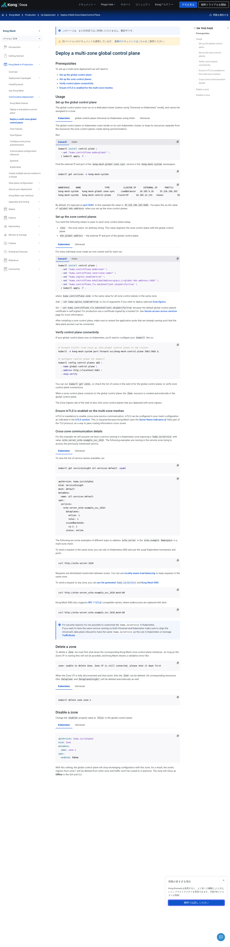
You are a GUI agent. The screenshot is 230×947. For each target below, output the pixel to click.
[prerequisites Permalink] (53, 63)
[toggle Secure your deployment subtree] (39, 189)
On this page (205, 28)
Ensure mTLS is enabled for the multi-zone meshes (86, 87)
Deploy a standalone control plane (23, 111)
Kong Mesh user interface (21, 195)
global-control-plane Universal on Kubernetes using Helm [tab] (105, 118)
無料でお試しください (196, 902)
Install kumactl (16, 84)
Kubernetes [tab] (64, 118)
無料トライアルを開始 (213, 4)
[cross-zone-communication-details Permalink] (54, 431)
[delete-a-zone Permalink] (53, 647)
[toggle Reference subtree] (39, 260)
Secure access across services (160, 311)
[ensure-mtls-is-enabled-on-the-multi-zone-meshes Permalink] (54, 411)
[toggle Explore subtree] (39, 218)
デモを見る (188, 4)
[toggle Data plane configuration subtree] (39, 183)
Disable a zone (203, 95)
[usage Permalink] (53, 97)
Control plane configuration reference (23, 153)
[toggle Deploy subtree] (39, 209)
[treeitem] (26, 121)
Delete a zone (202, 89)
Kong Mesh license (19, 103)
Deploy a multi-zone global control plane (80, 15)
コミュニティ (142, 4)
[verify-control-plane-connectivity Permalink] (54, 332)
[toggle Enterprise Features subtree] (39, 251)
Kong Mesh (14, 15)
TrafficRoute (68, 635)
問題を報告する (220, 15)
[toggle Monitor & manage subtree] (39, 235)
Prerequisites (203, 33)
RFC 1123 (93, 602)
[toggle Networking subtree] (39, 226)
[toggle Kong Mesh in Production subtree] (39, 64)
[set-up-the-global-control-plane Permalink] (54, 102)
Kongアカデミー (164, 4)
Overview (13, 72)
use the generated (116, 582)
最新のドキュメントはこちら (130, 41)
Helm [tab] (74, 142)
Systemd (14, 161)
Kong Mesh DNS (149, 582)
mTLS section (82, 419)
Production (30, 15)
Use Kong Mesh (16, 90)
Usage (199, 39)
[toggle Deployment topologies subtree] (39, 78)
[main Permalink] (53, 53)
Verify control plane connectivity (76, 83)
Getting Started (16, 56)
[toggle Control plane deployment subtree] (39, 97)
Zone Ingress (16, 129)
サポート (126, 4)
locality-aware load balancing (140, 573)
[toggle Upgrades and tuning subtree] (39, 202)
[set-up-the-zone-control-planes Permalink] (54, 217)
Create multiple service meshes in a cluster (25, 175)
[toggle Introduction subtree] (39, 47)
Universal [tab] (145, 118)
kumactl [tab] (62, 142)
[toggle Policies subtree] (39, 243)
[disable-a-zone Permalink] (53, 712)
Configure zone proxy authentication (20, 143)
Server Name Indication (151, 419)
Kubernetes (15, 167)
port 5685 (88, 205)
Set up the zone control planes (75, 79)
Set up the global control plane (75, 74)
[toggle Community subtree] (39, 269)
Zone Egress (16, 135)
